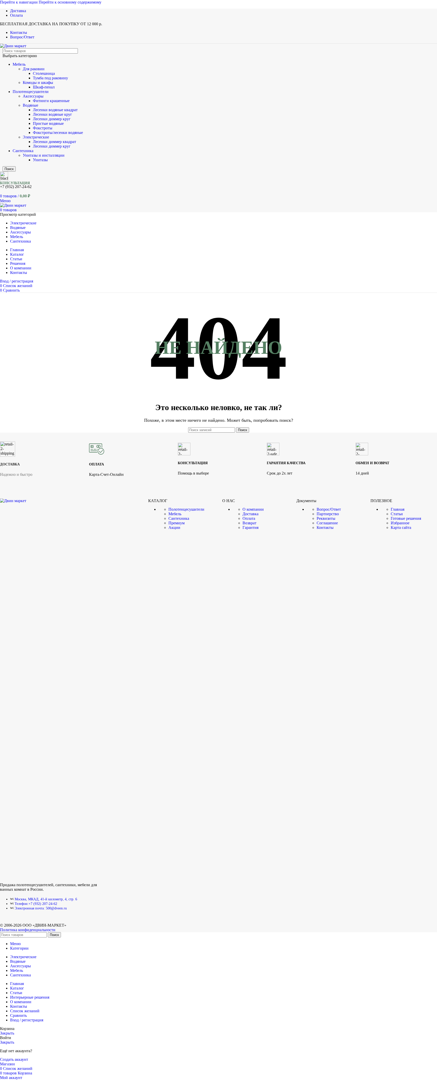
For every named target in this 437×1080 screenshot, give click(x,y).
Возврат (249, 523)
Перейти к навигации (19, 2)
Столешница (44, 73)
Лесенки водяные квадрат (55, 110)
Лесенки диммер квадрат (54, 141)
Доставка (250, 514)
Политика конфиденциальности (27, 930)
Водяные (30, 105)
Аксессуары (33, 96)
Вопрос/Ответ (329, 509)
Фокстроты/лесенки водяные (58, 132)
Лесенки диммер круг (52, 119)
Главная (397, 509)
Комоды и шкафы (38, 82)
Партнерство (328, 514)
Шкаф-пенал (44, 87)
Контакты (325, 527)
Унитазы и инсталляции (43, 155)
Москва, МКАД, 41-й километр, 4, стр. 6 (46, 899)
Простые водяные (48, 123)
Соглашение (327, 523)
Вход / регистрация (26, 1020)
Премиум (176, 523)
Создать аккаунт (14, 1059)
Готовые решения (406, 518)
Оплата (249, 518)
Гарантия (250, 527)
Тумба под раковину (50, 78)
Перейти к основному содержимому (70, 2)
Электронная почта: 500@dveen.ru (41, 908)
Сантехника (23, 151)
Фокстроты (42, 128)
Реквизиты (326, 518)
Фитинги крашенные (51, 101)
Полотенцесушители (31, 91)
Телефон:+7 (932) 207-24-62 (36, 904)
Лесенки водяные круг (52, 114)
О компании (253, 509)
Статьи (397, 514)
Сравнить (18, 1015)
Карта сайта (401, 527)
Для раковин (34, 69)
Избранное (400, 523)
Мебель (19, 64)
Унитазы (40, 160)
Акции (174, 527)
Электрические (36, 137)
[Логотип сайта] (13, 46)
